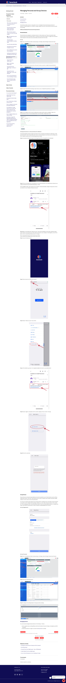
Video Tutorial (34, 2)
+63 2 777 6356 (44, 670)
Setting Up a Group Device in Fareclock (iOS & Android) (31, 645)
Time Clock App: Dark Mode (12, 44)
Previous (23, 631)
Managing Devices (23, 22)
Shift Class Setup (24, 647)
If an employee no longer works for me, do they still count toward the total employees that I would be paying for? (11, 110)
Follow (56, 13)
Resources (39, 2)
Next (56, 631)
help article (40, 628)
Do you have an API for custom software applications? (11, 125)
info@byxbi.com (44, 672)
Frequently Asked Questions (17, 5)
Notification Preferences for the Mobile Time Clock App (12, 54)
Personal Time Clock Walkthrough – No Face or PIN (11, 67)
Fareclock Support (9, 5)
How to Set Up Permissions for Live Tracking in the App (12, 76)
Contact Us (45, 2)
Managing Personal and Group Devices (11, 57)
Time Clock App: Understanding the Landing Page (12, 41)
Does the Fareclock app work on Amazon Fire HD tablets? (11, 80)
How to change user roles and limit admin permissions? (12, 105)
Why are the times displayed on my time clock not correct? (12, 24)
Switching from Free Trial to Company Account (11, 47)
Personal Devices (23, 19)
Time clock (24, 5)
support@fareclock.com (18, 670)
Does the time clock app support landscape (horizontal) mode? (11, 28)
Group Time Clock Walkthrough (10, 60)
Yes (36, 637)
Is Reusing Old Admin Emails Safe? (11, 99)
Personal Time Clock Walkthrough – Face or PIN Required (11, 72)
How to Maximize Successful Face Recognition (12, 50)
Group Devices (22, 20)
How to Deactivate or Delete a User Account (12, 102)
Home (30, 2)
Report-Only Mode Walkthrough (10, 64)
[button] (58, 3)
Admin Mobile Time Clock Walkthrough (12, 37)
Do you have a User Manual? (12, 93)
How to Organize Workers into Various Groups (12, 115)
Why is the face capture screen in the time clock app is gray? (12, 33)
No (41, 637)
